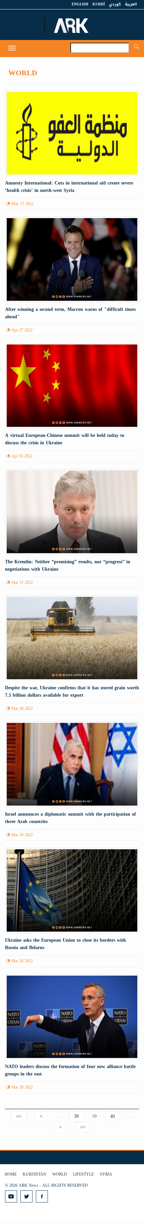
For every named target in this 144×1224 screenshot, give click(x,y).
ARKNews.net (72, 25)
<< (18, 1116)
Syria (106, 1174)
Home (11, 1174)
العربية (131, 4)
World (59, 1174)
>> (82, 1127)
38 (76, 1116)
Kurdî (98, 4)
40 (112, 1116)
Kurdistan (34, 1174)
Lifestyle (83, 1174)
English (80, 4)
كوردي (115, 4)
